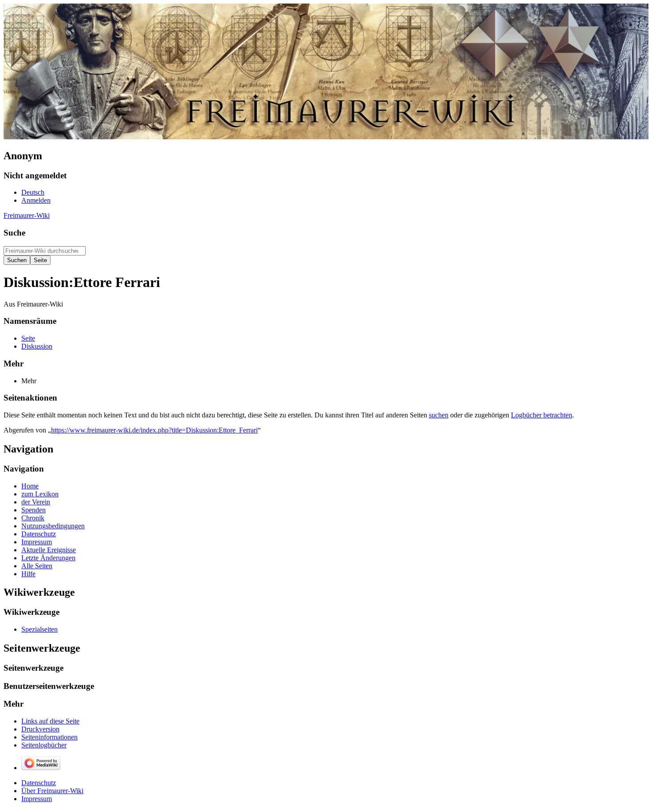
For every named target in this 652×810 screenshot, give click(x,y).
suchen (438, 415)
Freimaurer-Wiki (27, 215)
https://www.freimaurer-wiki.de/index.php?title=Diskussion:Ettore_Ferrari (154, 430)
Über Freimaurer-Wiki (52, 790)
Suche (14, 232)
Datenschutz (38, 782)
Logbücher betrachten (541, 415)
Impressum (36, 798)
